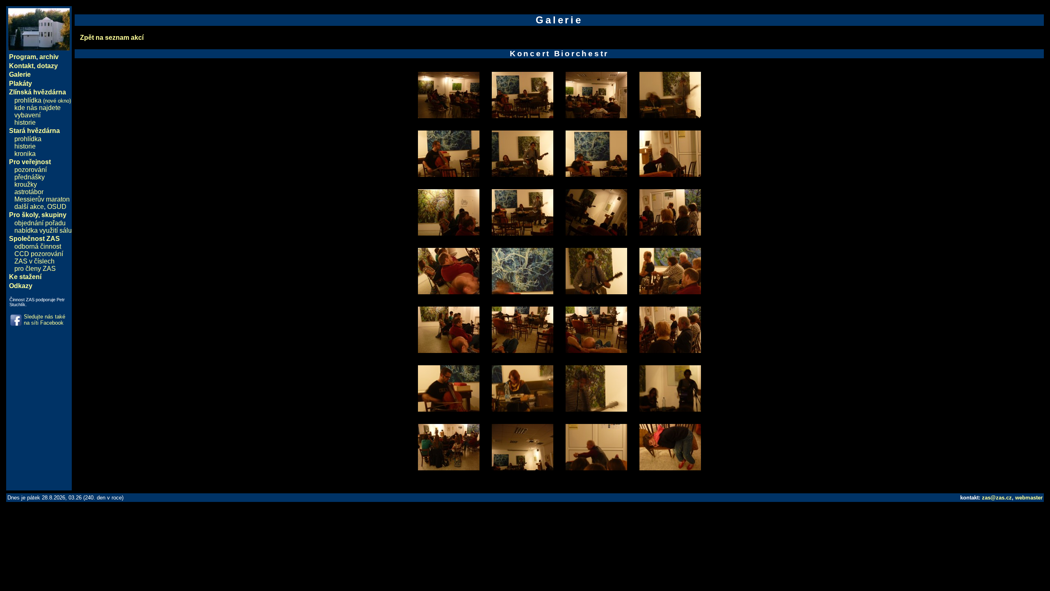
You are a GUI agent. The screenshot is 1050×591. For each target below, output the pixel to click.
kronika (25, 153)
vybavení (27, 115)
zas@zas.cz (997, 498)
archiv (49, 56)
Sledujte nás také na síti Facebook (44, 320)
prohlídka (42, 100)
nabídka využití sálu (43, 230)
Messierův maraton (42, 199)
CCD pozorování (38, 253)
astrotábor (28, 191)
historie (25, 122)
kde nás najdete (37, 107)
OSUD (56, 206)
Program (22, 56)
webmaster (1029, 498)
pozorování (30, 169)
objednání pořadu (40, 223)
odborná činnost (37, 246)
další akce (29, 206)
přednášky (29, 177)
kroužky (25, 184)
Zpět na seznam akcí (112, 37)
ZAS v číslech (34, 261)
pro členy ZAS (35, 268)
